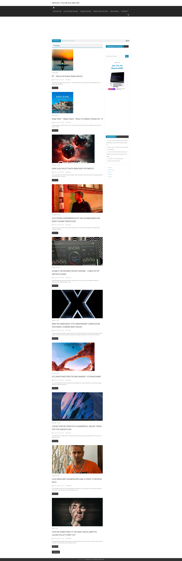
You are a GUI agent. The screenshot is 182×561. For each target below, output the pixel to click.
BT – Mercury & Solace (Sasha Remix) (67, 76)
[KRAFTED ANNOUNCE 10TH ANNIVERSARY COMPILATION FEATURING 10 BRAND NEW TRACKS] (77, 303)
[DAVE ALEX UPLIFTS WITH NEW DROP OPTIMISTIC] (73, 148)
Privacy (109, 172)
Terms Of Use (111, 169)
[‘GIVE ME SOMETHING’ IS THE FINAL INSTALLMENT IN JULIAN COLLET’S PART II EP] (77, 512)
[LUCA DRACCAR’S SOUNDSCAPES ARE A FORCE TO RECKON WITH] (77, 459)
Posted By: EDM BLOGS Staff (58, 79)
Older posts (56, 552)
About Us (110, 167)
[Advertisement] (91, 27)
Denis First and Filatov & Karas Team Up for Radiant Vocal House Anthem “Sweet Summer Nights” (116, 154)
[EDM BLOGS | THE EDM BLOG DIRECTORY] (53, 8)
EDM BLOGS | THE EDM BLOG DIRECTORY (65, 3)
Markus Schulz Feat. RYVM (114, 161)
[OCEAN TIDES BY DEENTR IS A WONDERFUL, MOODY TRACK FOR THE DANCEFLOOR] (77, 406)
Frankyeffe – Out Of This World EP (115, 158)
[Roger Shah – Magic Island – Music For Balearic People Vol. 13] (62, 102)
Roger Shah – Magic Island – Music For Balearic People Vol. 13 (77, 119)
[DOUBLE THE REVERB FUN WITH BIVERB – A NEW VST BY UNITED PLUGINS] (77, 251)
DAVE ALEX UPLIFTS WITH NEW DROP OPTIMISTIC (73, 168)
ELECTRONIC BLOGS (71, 11)
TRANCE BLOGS (85, 11)
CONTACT (124, 11)
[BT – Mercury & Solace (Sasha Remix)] (62, 59)
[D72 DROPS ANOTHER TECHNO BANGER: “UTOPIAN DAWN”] (73, 356)
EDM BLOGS (57, 11)
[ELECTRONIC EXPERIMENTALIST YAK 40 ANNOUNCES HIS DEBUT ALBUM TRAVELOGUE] (77, 198)
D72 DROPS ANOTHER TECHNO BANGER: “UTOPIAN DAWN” (76, 377)
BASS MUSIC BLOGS (100, 11)
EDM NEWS (114, 11)
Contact (110, 176)
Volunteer (110, 174)
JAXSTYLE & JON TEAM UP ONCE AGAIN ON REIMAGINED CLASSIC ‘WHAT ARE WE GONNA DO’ (83, 40)
